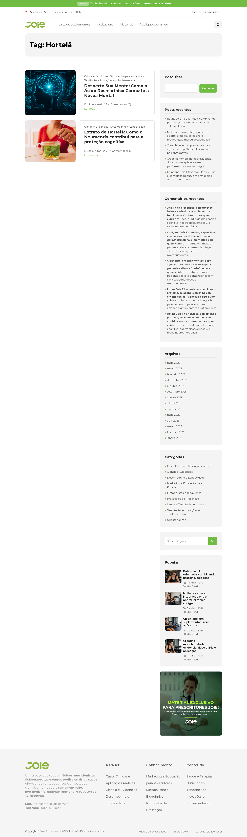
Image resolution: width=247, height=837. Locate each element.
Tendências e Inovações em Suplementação (110, 80)
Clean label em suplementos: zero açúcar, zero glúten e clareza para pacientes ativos (189, 149)
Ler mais (89, 108)
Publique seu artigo (153, 24)
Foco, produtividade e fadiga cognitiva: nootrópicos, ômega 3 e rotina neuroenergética (191, 222)
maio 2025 (173, 414)
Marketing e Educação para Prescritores (184, 485)
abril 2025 (173, 420)
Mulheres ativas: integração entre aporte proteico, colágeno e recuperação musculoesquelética (188, 135)
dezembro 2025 (177, 380)
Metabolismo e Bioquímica (184, 492)
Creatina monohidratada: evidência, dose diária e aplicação (199, 646)
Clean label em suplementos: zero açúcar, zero (196, 622)
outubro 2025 (175, 385)
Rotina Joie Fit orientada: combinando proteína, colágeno (199, 574)
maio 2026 (173, 362)
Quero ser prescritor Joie (205, 12)
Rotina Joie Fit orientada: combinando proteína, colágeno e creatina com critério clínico (191, 122)
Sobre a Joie (181, 831)
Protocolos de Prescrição (183, 498)
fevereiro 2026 (176, 374)
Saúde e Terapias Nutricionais (127, 76)
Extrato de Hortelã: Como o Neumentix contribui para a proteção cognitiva (113, 137)
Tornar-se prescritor (157, 3)
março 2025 (174, 426)
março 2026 (174, 368)
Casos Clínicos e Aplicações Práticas (189, 466)
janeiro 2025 (174, 437)
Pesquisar (173, 77)
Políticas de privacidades (151, 831)
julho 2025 (173, 403)
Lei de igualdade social (208, 831)
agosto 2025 (175, 397)
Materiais (126, 24)
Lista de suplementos (75, 24)
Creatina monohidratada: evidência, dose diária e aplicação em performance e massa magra (189, 162)
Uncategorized (176, 519)
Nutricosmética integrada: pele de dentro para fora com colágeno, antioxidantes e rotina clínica (191, 304)
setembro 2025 (177, 391)
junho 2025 (174, 409)
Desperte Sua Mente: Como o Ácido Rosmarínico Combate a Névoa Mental (116, 90)
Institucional (105, 24)
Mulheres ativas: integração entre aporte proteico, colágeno (195, 598)
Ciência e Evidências (96, 76)
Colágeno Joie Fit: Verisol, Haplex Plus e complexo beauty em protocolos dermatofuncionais (191, 175)
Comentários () (121, 104)
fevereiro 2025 (176, 432)
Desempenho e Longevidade (127, 127)
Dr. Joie (89, 104)
